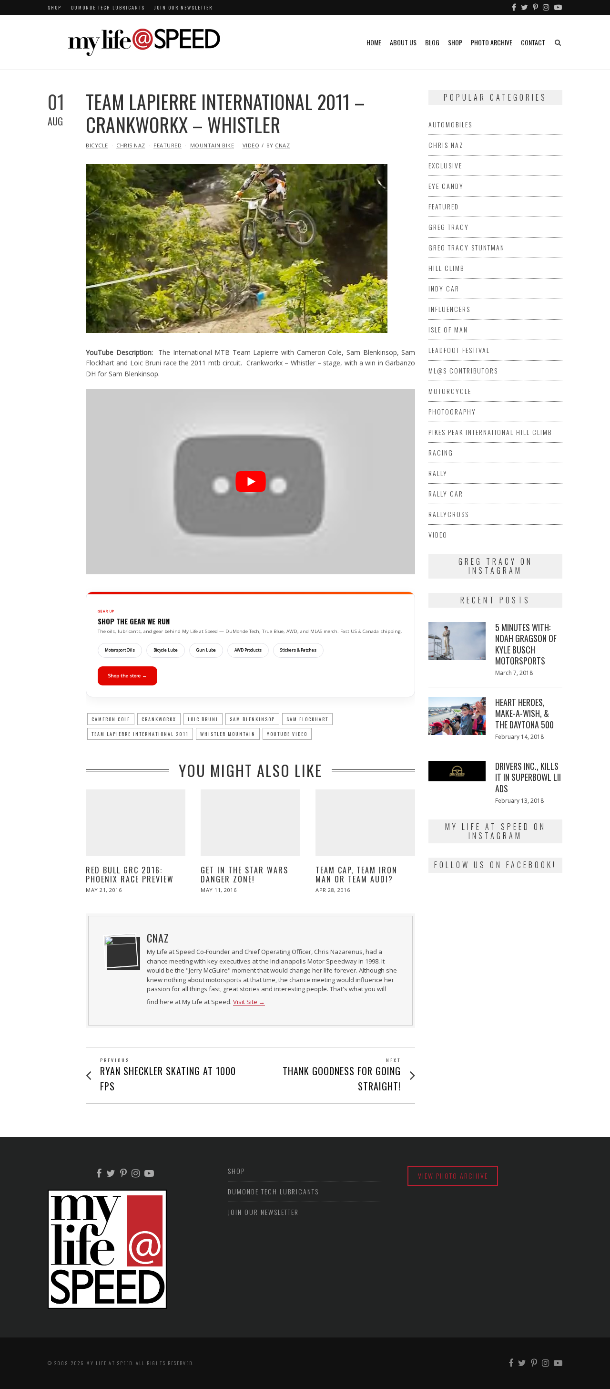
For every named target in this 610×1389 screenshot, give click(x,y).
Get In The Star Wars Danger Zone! (244, 874)
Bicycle (97, 145)
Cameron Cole (111, 719)
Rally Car (445, 493)
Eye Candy (446, 186)
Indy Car (443, 288)
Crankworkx (159, 719)
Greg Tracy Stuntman (466, 247)
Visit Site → (249, 1002)
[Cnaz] (120, 950)
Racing (440, 452)
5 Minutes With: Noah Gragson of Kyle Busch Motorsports (526, 644)
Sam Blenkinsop (252, 719)
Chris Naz (130, 145)
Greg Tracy (448, 227)
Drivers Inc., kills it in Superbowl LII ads (528, 777)
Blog (432, 42)
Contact (533, 42)
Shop (54, 7)
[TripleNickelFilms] (558, 7)
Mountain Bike (212, 145)
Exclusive (445, 165)
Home (373, 42)
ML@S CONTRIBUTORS (463, 370)
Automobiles (450, 124)
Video (251, 145)
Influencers (449, 309)
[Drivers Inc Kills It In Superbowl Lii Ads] (457, 771)
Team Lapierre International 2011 (140, 733)
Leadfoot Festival (459, 350)
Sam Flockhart (307, 719)
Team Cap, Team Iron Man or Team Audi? (356, 874)
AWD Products (248, 650)
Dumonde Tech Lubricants (108, 7)
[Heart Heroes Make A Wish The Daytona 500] (457, 716)
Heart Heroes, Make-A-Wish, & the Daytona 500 (524, 713)
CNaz (282, 145)
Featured (167, 145)
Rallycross (448, 514)
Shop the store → (127, 676)
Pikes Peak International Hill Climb (490, 432)
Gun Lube (206, 650)
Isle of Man (448, 329)
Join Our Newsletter (183, 7)
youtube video (287, 733)
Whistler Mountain (227, 733)
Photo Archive (491, 42)
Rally (437, 473)
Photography (452, 411)
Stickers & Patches (298, 650)
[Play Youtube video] (250, 481)
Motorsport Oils (120, 650)
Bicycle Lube (165, 650)
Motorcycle (449, 391)
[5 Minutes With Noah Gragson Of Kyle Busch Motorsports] (457, 641)
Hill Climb (446, 268)
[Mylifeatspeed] (514, 7)
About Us (403, 42)
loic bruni (203, 719)
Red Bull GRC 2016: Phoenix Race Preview (130, 874)
